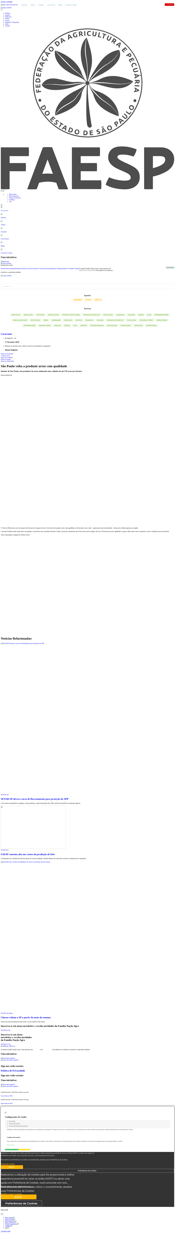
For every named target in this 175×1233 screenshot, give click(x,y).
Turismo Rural (151, 325)
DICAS (149, 315)
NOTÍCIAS (79, 320)
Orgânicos (89, 320)
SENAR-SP (57, 325)
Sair (10, 201)
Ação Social (16, 315)
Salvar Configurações (24, 1149)
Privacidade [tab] (12, 1121)
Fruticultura (35, 320)
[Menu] (1, 10)
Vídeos (7, 18)
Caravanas (120, 315)
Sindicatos (8, 17)
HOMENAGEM (56, 320)
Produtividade (162, 320)
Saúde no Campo (45, 325)
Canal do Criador (71, 5)
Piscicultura (131, 320)
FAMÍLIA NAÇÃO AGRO (20, 320)
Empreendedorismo (161, 315)
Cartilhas (12, 200)
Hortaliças (68, 320)
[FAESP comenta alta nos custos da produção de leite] (33, 848)
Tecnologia (138, 325)
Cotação (41, 5)
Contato (7, 26)
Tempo (32, 5)
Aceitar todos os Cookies (12, 1149)
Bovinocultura (53, 315)
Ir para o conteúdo (6, 2)
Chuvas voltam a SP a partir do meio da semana (26, 1017)
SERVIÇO (67, 325)
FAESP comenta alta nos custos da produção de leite (28, 854)
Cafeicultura (108, 315)
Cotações (131, 315)
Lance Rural (51, 5)
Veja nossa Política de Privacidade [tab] (18, 1126)
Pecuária (100, 320)
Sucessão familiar (96, 325)
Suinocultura (112, 325)
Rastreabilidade (29, 325)
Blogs (60, 5)
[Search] (171, 286)
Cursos (7, 20)
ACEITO (11, 1167)
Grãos (46, 320)
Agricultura (28, 315)
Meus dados (13, 194)
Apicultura (40, 315)
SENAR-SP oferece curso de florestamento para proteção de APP (34, 799)
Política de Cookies (11, 1194)
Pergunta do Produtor (115, 320)
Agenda (7, 15)
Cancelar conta (5, 1231)
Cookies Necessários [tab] (14, 1123)
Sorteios (84, 325)
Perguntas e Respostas (12, 22)
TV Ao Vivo (169, 4)
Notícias (24, 5)
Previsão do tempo (146, 320)
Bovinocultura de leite (91, 315)
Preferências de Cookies (87, 1171)
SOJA (75, 325)
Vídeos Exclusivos (15, 198)
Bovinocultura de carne (71, 315)
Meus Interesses (14, 196)
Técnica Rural (126, 325)
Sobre (7, 24)
